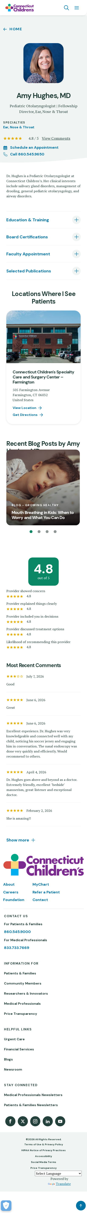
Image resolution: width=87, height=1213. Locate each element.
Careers (10, 892)
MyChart (41, 884)
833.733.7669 (16, 947)
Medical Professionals (22, 1003)
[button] (31, 532)
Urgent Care (14, 1039)
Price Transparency (20, 1013)
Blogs (8, 1059)
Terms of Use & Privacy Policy (43, 1144)
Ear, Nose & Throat (18, 127)
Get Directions (25, 415)
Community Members (22, 983)
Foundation (13, 899)
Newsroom (13, 1069)
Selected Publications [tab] (28, 271)
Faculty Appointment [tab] (28, 254)
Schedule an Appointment (34, 147)
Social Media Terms (43, 1162)
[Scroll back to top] (81, 1205)
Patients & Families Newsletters (31, 1105)
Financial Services (19, 1049)
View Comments (56, 138)
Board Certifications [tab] (27, 237)
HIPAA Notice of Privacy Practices (43, 1150)
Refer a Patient (46, 892)
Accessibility (43, 1156)
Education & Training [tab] (27, 220)
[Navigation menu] (77, 8)
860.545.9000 (17, 931)
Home (16, 29)
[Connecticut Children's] (19, 8)
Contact (40, 899)
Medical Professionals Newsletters (33, 1095)
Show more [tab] (17, 840)
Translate (63, 1183)
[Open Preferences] (6, 1205)
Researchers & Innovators (26, 993)
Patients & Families (20, 973)
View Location (24, 408)
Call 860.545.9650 (27, 154)
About (9, 884)
